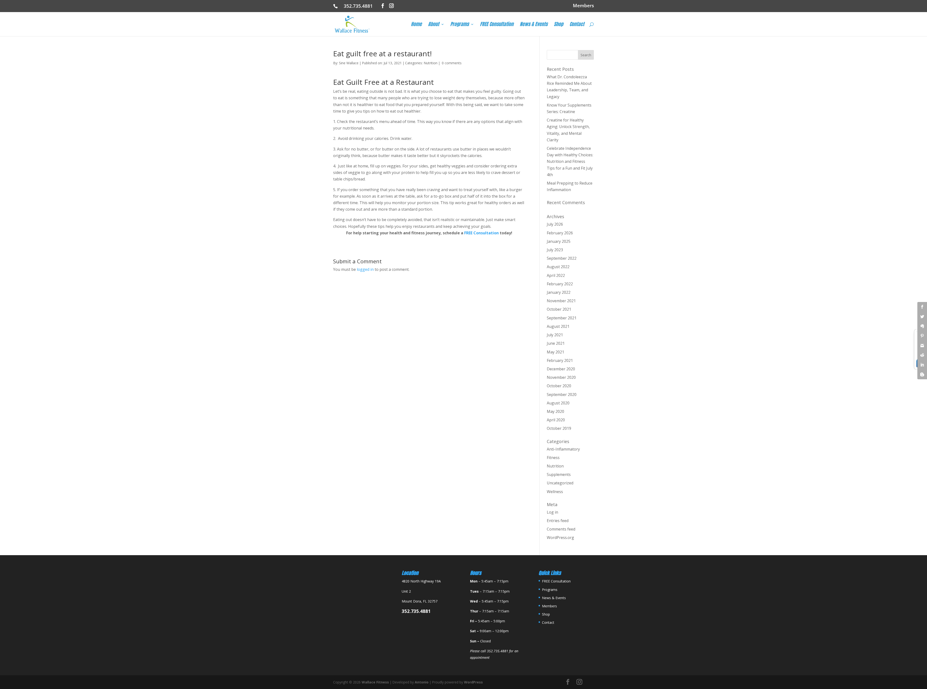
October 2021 (559, 309)
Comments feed (561, 529)
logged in (365, 269)
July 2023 (555, 249)
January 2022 (558, 292)
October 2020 (559, 385)
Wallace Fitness (375, 682)
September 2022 (561, 258)
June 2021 (556, 343)
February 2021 (560, 360)
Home (416, 25)
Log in (552, 512)
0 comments (452, 63)
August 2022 (558, 266)
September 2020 (561, 394)
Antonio (421, 682)
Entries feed (558, 520)
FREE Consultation (496, 25)
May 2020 (555, 411)
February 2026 (560, 233)
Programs (459, 25)
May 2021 (555, 352)
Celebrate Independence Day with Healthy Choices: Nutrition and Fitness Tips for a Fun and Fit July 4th (570, 161)
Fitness (553, 457)
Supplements (559, 474)
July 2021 (555, 334)
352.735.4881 (360, 6)
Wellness (555, 491)
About (433, 25)
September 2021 (561, 318)
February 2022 (560, 284)
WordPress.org (560, 537)
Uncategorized (560, 483)
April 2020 (556, 420)
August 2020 (558, 403)
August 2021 (558, 326)
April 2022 (556, 275)
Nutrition (430, 63)
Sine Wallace (348, 63)
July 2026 (555, 224)
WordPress (473, 682)
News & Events (534, 25)
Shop (558, 25)
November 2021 (561, 300)
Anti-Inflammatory (563, 449)
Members (583, 6)
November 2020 (561, 377)
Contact (576, 25)
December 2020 (561, 369)
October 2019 (559, 428)
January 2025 (558, 241)
